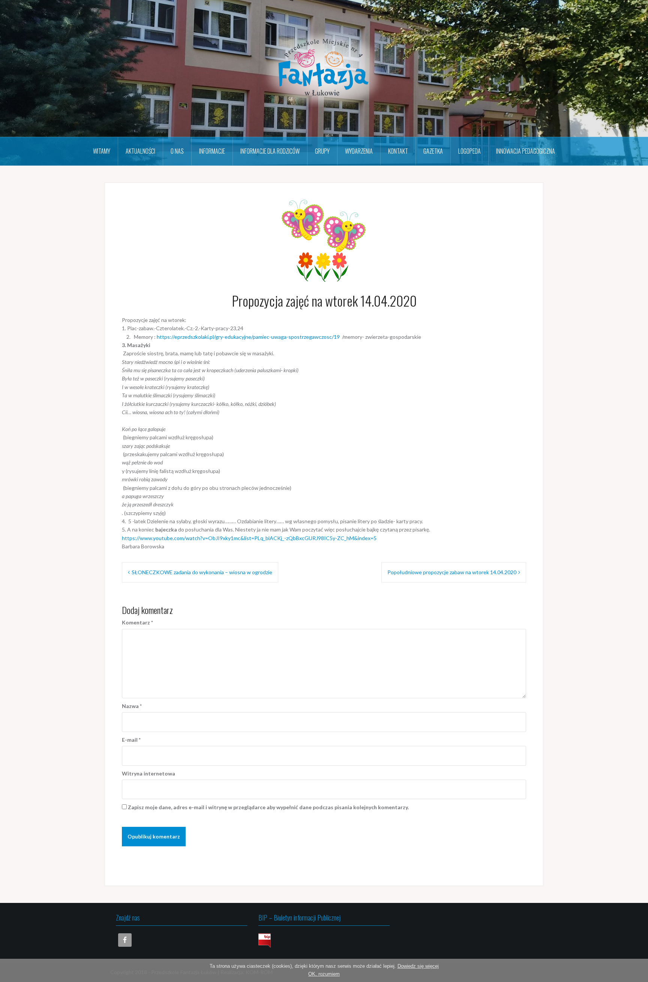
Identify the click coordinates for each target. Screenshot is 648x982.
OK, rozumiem (324, 974)
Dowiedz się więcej (418, 966)
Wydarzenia (359, 151)
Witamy (101, 151)
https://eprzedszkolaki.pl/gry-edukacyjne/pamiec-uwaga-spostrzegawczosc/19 (248, 337)
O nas (177, 151)
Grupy (322, 151)
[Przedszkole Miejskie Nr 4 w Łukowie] (324, 67)
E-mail (131, 739)
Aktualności (140, 151)
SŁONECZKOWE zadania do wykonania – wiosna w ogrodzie (202, 572)
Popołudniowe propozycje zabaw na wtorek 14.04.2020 (451, 572)
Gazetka (433, 151)
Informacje (212, 151)
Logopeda (469, 151)
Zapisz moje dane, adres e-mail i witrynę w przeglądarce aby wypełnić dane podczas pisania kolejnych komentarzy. (268, 807)
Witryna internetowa (148, 773)
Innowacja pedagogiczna (525, 151)
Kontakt (398, 151)
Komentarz (137, 622)
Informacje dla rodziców (270, 151)
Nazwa (132, 706)
